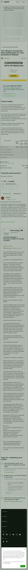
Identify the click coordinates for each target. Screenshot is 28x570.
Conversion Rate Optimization (13, 88)
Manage (23, 566)
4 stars (2, 185)
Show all (8, 492)
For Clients (4, 511)
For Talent (4, 516)
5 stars (2, 183)
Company (4, 526)
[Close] (25, 549)
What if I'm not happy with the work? (13, 501)
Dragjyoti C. (7, 58)
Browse (18, 2)
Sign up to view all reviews (8, 221)
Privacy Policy (7, 563)
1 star (3, 189)
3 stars (2, 186)
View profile (13, 232)
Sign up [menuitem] (24, 2)
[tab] (7, 193)
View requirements (9, 472)
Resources (4, 521)
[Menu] (2, 2)
